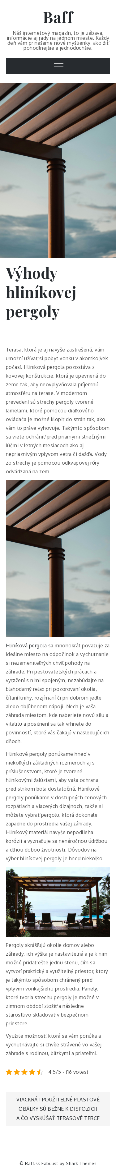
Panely (88, 988)
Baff (58, 17)
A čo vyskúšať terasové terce (58, 1118)
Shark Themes (81, 1163)
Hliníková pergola (26, 645)
